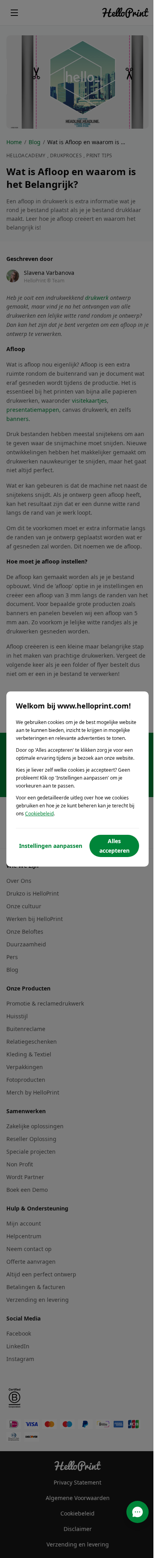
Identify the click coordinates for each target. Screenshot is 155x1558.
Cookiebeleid (39, 813)
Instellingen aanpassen (50, 845)
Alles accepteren (114, 845)
